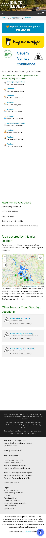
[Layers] (40, 257)
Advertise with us (10, 498)
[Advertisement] (23, 175)
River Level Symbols (11, 455)
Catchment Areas (10, 446)
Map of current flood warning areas (17, 468)
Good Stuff (26, 532)
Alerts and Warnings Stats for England (18, 473)
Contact (7, 495)
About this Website (11, 490)
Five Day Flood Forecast (13, 450)
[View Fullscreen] (4, 265)
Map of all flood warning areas (15, 465)
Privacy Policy (9, 508)
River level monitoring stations (15, 440)
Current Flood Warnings (12, 463)
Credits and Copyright (12, 500)
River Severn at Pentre (20, 318)
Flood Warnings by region (13, 460)
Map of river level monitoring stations (18, 443)
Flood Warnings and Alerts (13, 493)
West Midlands (27, 17)
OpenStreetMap (32, 286)
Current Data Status (11, 483)
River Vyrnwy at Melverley (21, 333)
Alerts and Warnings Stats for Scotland (18, 475)
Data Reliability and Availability (15, 503)
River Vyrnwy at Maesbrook (22, 348)
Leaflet (24, 286)
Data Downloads (10, 506)
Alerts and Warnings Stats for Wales (17, 478)
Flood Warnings (14, 17)
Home (3, 17)
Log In (6, 488)
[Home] (17, 13)
